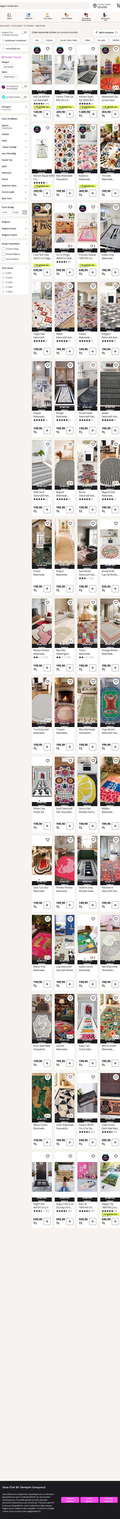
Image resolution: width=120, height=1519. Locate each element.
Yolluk (87, 40)
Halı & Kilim (40, 25)
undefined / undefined (15, 40)
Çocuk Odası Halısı (68, 40)
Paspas (49, 40)
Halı (36, 40)
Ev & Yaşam (17, 25)
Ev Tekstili (28, 25)
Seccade (101, 40)
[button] (111, 88)
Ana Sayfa (4, 25)
